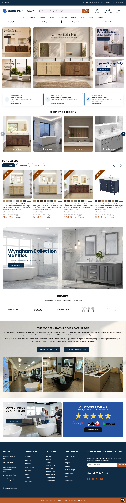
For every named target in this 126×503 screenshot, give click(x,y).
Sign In (67, 463)
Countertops (30, 467)
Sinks (27, 474)
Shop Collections (16, 265)
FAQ (66, 477)
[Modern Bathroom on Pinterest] (101, 479)
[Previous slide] (36, 57)
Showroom (69, 473)
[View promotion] (16, 42)
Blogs (67, 466)
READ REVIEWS (93, 430)
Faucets (28, 471)
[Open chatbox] (123, 500)
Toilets (27, 478)
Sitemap (81, 500)
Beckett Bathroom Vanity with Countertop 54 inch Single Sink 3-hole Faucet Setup (109, 206)
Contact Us (69, 480)
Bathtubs (23, 165)
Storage (28, 481)
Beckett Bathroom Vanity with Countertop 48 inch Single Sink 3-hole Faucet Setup (47, 206)
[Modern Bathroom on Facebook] (88, 479)
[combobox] (64, 11)
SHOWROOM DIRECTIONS (48, 349)
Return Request (71, 470)
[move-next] (121, 165)
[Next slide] (90, 57)
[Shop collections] (63, 258)
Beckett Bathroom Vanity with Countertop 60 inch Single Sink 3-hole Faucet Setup (78, 206)
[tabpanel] (17, 194)
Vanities (8, 165)
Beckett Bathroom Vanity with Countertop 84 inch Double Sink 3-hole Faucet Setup (17, 206)
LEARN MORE (14, 421)
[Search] (85, 11)
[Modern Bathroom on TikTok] (97, 479)
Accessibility (51, 481)
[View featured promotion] (63, 57)
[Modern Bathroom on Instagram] (93, 479)
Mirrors (37, 165)
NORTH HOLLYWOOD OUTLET (76, 349)
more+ (29, 201)
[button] (118, 11)
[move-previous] (114, 165)
